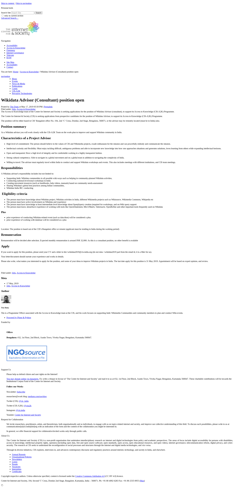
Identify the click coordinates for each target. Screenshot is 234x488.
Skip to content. (7, 3)
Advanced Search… (9, 18)
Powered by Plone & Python (18, 317)
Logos (14, 462)
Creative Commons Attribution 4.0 (90, 476)
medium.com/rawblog (37, 396)
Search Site (6, 13)
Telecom (10, 55)
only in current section (13, 16)
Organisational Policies (22, 457)
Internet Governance (15, 53)
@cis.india (20, 410)
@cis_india (24, 401)
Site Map (10, 62)
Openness (10, 50)
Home (15, 72)
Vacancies (16, 467)
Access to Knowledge (15, 48)
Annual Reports (18, 454)
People (15, 464)
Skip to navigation (24, 3)
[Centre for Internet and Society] (21, 36)
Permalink (48, 107)
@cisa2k (27, 406)
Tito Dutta (14, 107)
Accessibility (11, 45)
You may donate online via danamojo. (22, 379)
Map (142, 481)
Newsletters (17, 459)
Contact (9, 67)
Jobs (14, 109)
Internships (16, 469)
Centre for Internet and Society (28, 415)
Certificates (17, 471)
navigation (5, 76)
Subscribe (21, 392)
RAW (9, 58)
